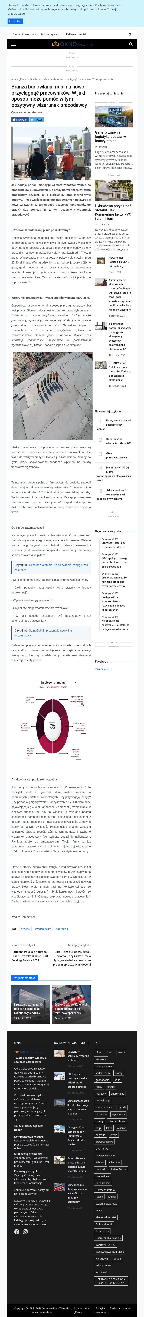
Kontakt (83, 34)
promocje (101, 1114)
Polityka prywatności (52, 34)
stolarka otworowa (106, 1203)
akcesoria (101, 1059)
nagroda (100, 1135)
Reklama (71, 34)
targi (98, 1128)
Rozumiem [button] (15, 21)
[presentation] (12, 1005)
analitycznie (117, 1093)
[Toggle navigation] (131, 44)
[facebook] (130, 34)
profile (111, 1086)
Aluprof (121, 1128)
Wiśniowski (102, 1272)
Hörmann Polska (105, 1190)
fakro (109, 1128)
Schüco (100, 1162)
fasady (99, 1121)
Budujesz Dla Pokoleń (108, 1238)
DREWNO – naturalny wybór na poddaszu (78, 1056)
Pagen (99, 1196)
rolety (99, 1086)
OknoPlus (114, 1162)
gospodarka (102, 1080)
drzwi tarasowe (104, 1141)
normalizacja (103, 1100)
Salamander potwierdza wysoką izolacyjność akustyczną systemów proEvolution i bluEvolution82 (120, 336)
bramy (118, 1073)
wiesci (26, 928)
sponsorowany (104, 1107)
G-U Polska (102, 1148)
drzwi (110, 1052)
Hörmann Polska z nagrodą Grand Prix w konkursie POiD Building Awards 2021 (29, 956)
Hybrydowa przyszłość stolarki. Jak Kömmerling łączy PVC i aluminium (113, 212)
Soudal (117, 1258)
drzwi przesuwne (105, 1155)
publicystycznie (104, 1066)
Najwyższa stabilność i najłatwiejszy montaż (113, 424)
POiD (99, 1210)
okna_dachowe (117, 1121)
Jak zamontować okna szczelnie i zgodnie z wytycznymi (111, 494)
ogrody (122, 1107)
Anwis (113, 1135)
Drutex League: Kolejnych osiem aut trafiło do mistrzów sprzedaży (77, 1193)
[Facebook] (17, 1232)
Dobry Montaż (104, 1224)
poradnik (62, 928)
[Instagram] (25, 1232)
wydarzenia (118, 1114)
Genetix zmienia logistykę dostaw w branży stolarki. (110, 136)
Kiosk (35, 34)
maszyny (101, 1093)
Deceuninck (102, 1231)
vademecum (43, 928)
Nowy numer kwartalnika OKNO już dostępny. (119, 262)
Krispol (112, 1196)
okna (98, 1052)
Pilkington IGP (104, 1265)
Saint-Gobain (103, 1183)
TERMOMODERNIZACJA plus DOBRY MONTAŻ (111, 1281)
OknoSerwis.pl (103, 669)
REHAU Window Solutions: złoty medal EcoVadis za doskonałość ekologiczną (120, 371)
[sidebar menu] (13, 44)
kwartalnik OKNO (105, 1244)
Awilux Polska (118, 1169)
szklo (117, 1080)
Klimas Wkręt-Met (106, 1217)
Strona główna (21, 34)
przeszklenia (103, 1176)
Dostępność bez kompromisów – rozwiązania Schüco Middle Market (76, 1136)
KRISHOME (102, 1258)
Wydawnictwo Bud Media (110, 1251)
